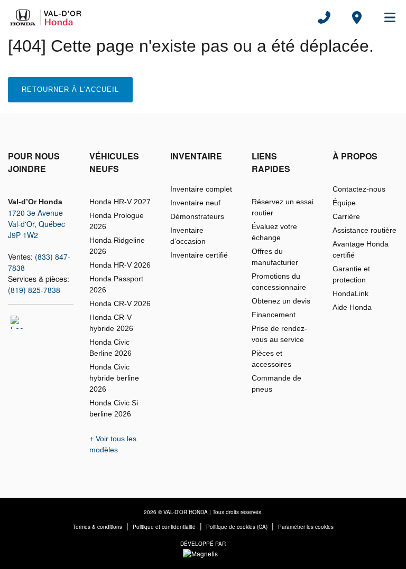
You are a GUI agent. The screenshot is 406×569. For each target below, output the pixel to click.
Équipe (344, 202)
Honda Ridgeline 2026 (117, 245)
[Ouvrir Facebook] (17, 322)
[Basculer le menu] (385, 17)
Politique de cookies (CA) (236, 526)
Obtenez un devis (281, 301)
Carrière (346, 216)
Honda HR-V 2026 (120, 265)
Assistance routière (364, 230)
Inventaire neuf (195, 202)
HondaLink (350, 293)
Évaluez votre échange (274, 232)
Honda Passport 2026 (116, 284)
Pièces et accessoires (271, 358)
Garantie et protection (351, 274)
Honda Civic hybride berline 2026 (114, 378)
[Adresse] (356, 17)
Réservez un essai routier (282, 207)
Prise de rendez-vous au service (279, 334)
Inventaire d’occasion (188, 235)
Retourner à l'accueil (70, 89)
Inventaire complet (201, 189)
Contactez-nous (359, 189)
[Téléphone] (324, 17)
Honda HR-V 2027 (120, 201)
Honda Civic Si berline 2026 (113, 408)
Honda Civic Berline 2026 (110, 347)
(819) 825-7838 (34, 289)
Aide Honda (352, 307)
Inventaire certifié (199, 255)
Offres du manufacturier (275, 257)
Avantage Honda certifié (361, 249)
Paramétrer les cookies (306, 526)
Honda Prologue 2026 (116, 221)
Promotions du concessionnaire (279, 281)
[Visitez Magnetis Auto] (203, 552)
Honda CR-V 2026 (120, 303)
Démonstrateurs (197, 216)
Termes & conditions (97, 526)
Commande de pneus (276, 383)
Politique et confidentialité (164, 526)
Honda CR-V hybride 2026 (111, 323)
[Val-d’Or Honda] (48, 17)
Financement (274, 314)
